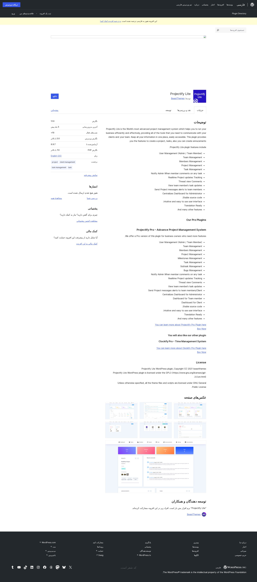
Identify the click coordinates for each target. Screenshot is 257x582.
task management (59, 167)
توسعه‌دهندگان (145, 551)
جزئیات (200, 110)
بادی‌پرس (51, 555)
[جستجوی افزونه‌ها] (218, 30)
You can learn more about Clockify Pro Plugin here (181, 348)
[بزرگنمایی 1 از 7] (202, 405)
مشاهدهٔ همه (56, 198)
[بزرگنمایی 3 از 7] (134, 405)
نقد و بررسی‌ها (184, 110)
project (55, 162)
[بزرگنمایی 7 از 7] (202, 444)
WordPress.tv (144, 555)
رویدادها (100, 547)
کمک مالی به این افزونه (86, 243)
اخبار (244, 547)
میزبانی (243, 551)
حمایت (99, 551)
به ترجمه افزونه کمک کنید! (110, 21)
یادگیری (148, 542)
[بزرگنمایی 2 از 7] (168, 405)
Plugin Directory (239, 13)
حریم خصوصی (240, 555)
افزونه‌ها (195, 551)
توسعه (168, 110)
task (70, 167)
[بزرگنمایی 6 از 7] (134, 425)
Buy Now (201, 328)
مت (53, 547)
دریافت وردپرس (11, 4)
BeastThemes (178, 98)
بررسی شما (92, 198)
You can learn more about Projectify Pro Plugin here (180, 324)
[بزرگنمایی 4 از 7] (202, 425)
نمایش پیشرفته (90, 175)
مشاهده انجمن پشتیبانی (87, 221)
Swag (99, 555)
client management (67, 162)
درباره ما (242, 542)
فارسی (218, 567)
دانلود (55, 96)
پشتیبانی (54, 110)
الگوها (196, 555)
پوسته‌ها (195, 547)
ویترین (196, 542)
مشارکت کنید (98, 542)
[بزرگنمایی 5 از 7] (168, 425)
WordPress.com (47, 542)
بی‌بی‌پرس (50, 551)
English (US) (56, 156)
